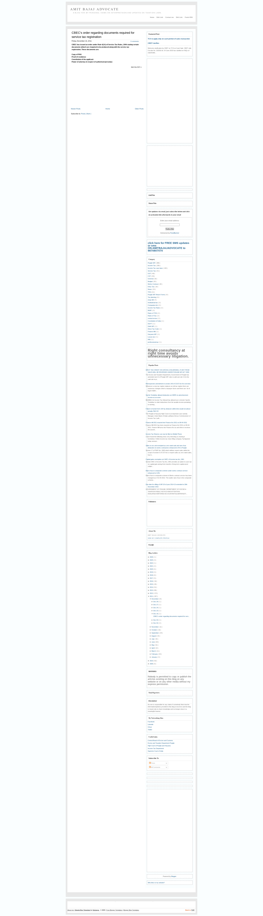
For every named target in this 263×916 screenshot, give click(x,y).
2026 (151, 557)
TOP (193, 910)
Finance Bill (152, 331)
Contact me (169, 17)
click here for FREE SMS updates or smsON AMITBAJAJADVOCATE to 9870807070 (168, 247)
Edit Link (160, 17)
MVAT (150, 310)
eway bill (151, 300)
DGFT (150, 324)
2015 (151, 584)
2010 (151, 661)
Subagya (96, 910)
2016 (151, 581)
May (153, 645)
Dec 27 (155, 604)
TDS (149, 292)
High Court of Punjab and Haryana (159, 746)
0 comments (135, 41)
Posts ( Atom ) (86, 114)
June (153, 642)
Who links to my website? (156, 882)
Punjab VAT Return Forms (156, 294)
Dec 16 (155, 614)
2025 (151, 560)
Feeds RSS (189, 17)
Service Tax (152, 271)
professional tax (153, 342)
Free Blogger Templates (114, 910)
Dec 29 (155, 601)
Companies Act (153, 305)
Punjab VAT (152, 263)
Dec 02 (155, 623)
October (154, 630)
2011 (151, 596)
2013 (151, 590)
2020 (151, 569)
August (154, 636)
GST (149, 273)
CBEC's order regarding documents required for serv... (171, 616)
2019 (151, 572)
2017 (151, 578)
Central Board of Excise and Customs (160, 740)
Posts (153, 763)
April (153, 648)
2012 (151, 593)
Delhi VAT (151, 326)
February (154, 654)
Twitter (150, 729)
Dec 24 (155, 607)
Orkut (150, 727)
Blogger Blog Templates (131, 910)
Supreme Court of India (155, 751)
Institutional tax (153, 302)
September (155, 633)
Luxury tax (151, 337)
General (151, 279)
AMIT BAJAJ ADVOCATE (94, 9)
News (150, 289)
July (153, 639)
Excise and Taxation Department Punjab (161, 743)
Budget (150, 281)
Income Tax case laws (155, 268)
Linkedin (150, 724)
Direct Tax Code (153, 329)
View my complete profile (159, 538)
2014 (151, 587)
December (155, 599)
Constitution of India (154, 321)
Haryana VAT (152, 334)
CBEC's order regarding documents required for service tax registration (103, 35)
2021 (151, 566)
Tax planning (152, 297)
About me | (71, 910)
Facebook (151, 722)
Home (152, 17)
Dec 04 (155, 620)
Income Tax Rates (154, 308)
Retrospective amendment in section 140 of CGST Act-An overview (168, 384)
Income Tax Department (156, 748)
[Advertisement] (94, 86)
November (155, 627)
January (154, 657)
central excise (153, 318)
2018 (151, 575)
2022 (151, 563)
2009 (151, 664)
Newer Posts (75, 109)
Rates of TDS (152, 313)
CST (149, 276)
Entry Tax (151, 286)
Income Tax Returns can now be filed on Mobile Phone (164, 434)
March (153, 651)
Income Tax (152, 265)
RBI (149, 339)
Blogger (173, 876)
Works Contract (153, 284)
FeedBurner (174, 233)
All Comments (155, 767)
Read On (137, 67)
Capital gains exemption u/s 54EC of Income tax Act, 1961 (165, 459)
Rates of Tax (152, 316)
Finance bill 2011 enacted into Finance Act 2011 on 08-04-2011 (166, 422)
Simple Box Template (83, 910)
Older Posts (139, 109)
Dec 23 (155, 610)
